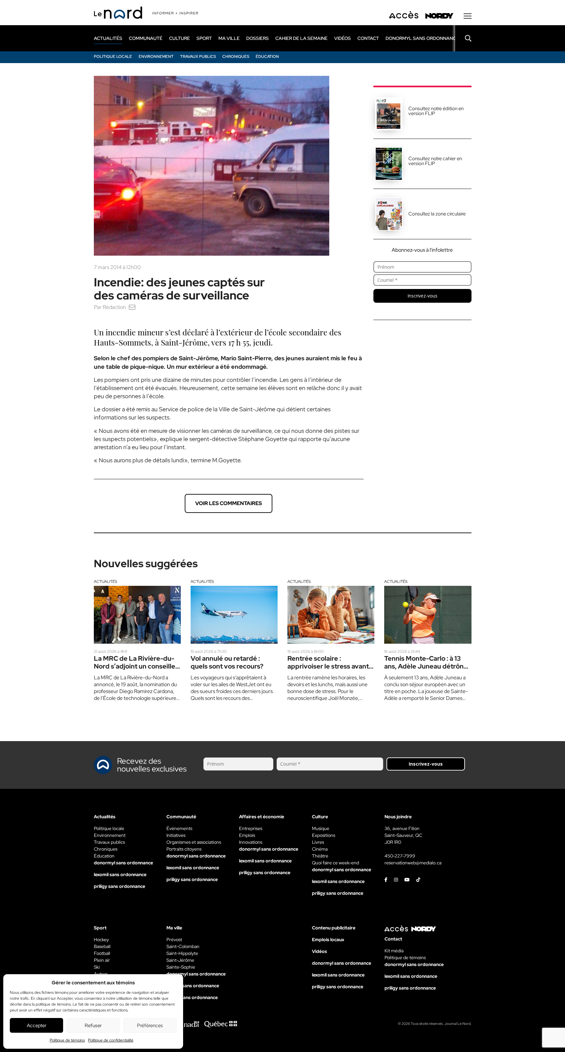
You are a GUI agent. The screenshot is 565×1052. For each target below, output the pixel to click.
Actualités (105, 581)
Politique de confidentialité (110, 1040)
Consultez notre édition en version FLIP (436, 111)
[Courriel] (132, 307)
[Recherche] (463, 38)
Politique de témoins (67, 1040)
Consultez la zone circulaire (437, 214)
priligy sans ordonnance (119, 886)
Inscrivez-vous (422, 296)
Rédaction (114, 307)
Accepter (36, 1025)
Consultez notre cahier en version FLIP (435, 161)
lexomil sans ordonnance (120, 874)
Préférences (150, 1025)
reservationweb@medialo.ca (413, 863)
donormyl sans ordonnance (422, 38)
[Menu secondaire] (467, 16)
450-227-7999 (400, 856)
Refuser (93, 1025)
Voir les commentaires (228, 503)
